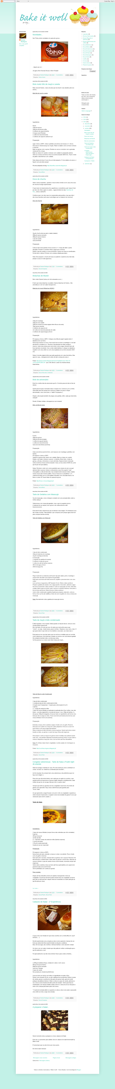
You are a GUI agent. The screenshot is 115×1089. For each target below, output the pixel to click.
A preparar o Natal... (41, 1007)
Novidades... (38, 35)
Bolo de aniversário (40, 380)
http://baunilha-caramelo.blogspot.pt (57, 165)
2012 (84, 121)
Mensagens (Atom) (44, 1060)
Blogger (79, 1069)
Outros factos (42, 77)
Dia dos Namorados (88, 36)
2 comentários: (59, 75)
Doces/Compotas (43, 268)
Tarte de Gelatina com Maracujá (46, 494)
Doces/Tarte (42, 613)
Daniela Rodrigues (24, 40)
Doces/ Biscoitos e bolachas (46, 372)
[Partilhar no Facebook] (71, 75)
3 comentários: (59, 998)
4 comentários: (59, 752)
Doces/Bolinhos (87, 45)
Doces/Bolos (42, 172)
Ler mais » (35, 888)
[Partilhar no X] (69, 75)
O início (85, 61)
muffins (85, 59)
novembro (88, 126)
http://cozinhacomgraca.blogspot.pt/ (46, 748)
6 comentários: (59, 610)
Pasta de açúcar (87, 65)
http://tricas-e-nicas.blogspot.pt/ (45, 481)
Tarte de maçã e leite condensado (46, 620)
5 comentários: (59, 169)
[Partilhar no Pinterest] (72, 75)
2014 (84, 117)
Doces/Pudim (42, 894)
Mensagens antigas (71, 1057)
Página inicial (56, 1057)
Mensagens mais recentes (40, 1057)
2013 (84, 119)
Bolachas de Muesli (41, 276)
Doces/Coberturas (88, 49)
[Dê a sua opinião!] (68, 75)
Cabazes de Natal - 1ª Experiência (47, 902)
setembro (87, 163)
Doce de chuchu (39, 179)
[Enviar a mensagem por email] (66, 75)
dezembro (88, 123)
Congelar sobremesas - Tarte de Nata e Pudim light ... (89, 152)
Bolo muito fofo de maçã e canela (46, 84)
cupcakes (85, 34)
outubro (87, 128)
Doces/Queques (87, 55)
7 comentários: (59, 485)
